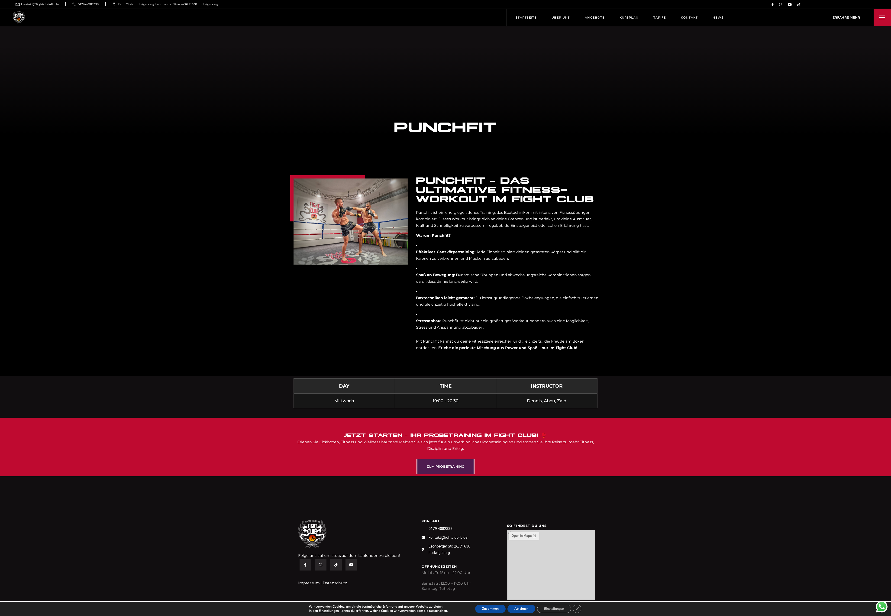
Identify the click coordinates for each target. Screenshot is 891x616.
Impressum (309, 583)
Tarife (659, 17)
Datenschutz (335, 583)
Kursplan (629, 17)
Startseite (526, 17)
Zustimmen (490, 608)
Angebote (595, 17)
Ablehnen (521, 608)
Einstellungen (329, 611)
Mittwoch (344, 400)
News (718, 17)
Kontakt (689, 17)
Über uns (561, 17)
